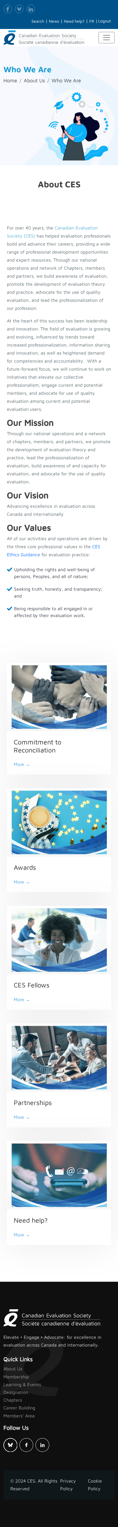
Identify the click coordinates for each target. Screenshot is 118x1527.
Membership (16, 1376)
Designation (15, 1392)
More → (22, 764)
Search (38, 21)
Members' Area (19, 1415)
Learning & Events (22, 1384)
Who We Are (66, 80)
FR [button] (91, 21)
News (54, 21)
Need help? (74, 21)
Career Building (19, 1407)
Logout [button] (104, 20)
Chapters (12, 1399)
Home (10, 80)
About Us (34, 80)
